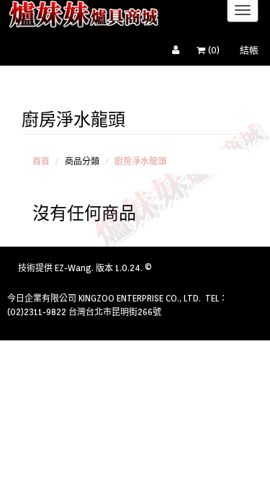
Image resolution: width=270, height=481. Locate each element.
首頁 (41, 161)
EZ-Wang (73, 267)
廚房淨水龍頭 (140, 161)
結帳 (249, 50)
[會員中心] (179, 51)
